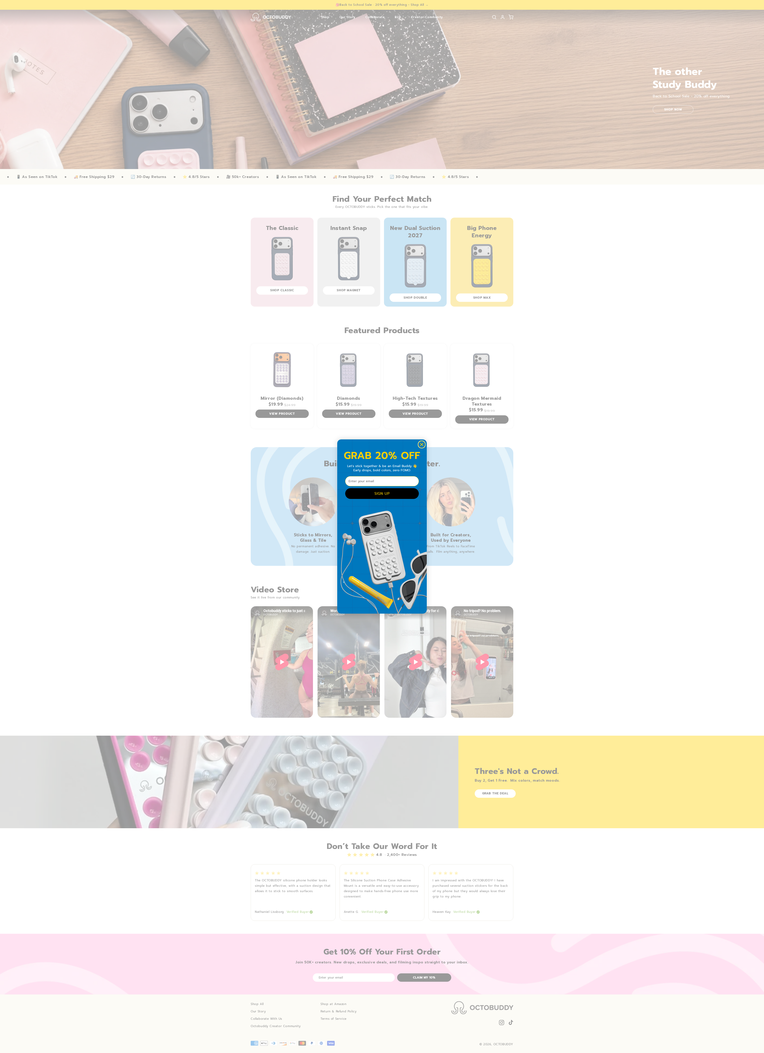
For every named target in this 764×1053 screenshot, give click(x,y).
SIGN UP (382, 493)
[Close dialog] (421, 444)
